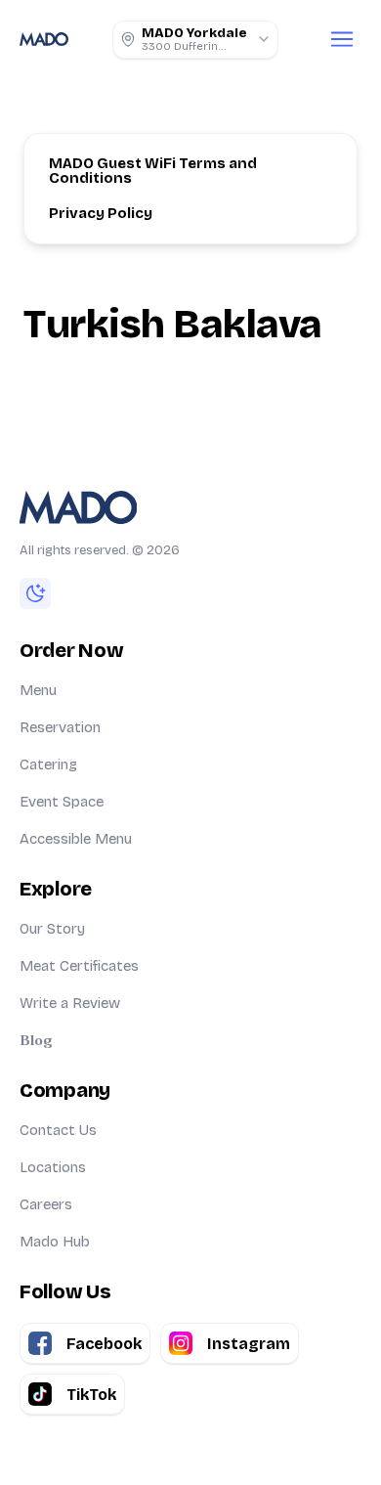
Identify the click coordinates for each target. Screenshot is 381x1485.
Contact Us (58, 1130)
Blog (36, 1040)
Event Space (62, 801)
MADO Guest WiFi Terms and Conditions (154, 170)
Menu (38, 690)
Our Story (52, 929)
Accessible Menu (76, 839)
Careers (46, 1204)
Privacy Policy (100, 213)
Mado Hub (55, 1241)
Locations (53, 1167)
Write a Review (70, 1003)
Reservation (60, 727)
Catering (48, 764)
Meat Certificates (79, 966)
